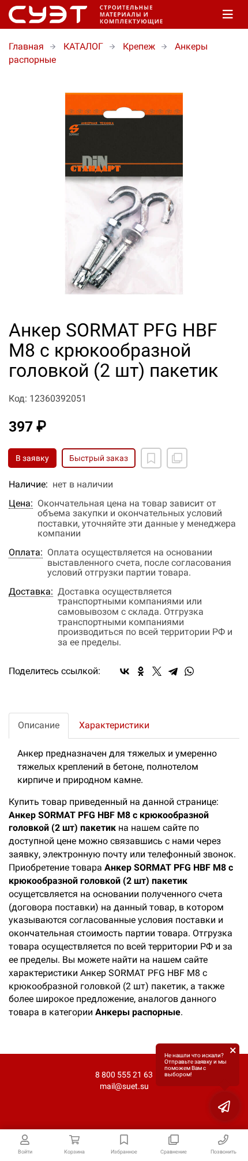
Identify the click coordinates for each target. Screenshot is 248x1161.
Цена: (21, 503)
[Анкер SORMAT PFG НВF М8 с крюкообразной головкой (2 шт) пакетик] (124, 193)
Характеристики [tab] (114, 725)
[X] (157, 671)
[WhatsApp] (189, 671)
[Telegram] (173, 671)
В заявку (32, 458)
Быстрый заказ (98, 458)
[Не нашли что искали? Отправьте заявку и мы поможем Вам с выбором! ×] (225, 1106)
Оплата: (26, 552)
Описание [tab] (38, 725)
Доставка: (31, 592)
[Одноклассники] (141, 671)
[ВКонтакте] (124, 671)
